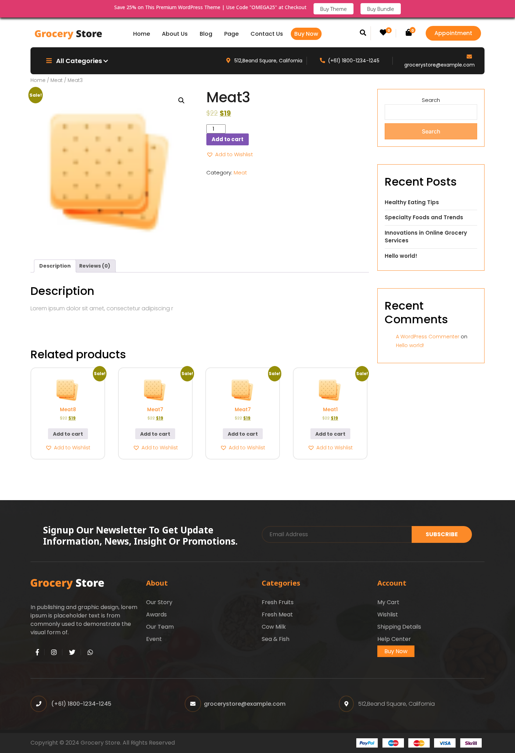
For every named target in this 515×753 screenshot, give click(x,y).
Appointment (453, 33)
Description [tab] (55, 265)
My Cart (388, 602)
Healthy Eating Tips (412, 202)
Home (141, 34)
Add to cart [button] (68, 433)
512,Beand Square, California (267, 60)
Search (431, 100)
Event (154, 639)
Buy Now (306, 34)
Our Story (159, 602)
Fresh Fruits (278, 602)
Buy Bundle (380, 8)
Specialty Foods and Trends (424, 217)
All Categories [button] (79, 60)
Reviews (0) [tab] (94, 265)
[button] (181, 100)
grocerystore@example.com (439, 64)
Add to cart (227, 139)
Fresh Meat (277, 614)
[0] (383, 33)
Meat (56, 80)
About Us (175, 34)
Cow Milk (274, 627)
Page (231, 34)
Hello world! (401, 256)
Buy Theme (333, 8)
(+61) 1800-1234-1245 (353, 60)
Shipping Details (399, 627)
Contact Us (266, 34)
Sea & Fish (275, 639)
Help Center (394, 639)
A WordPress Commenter (427, 336)
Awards (156, 614)
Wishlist (387, 614)
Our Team (160, 627)
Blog (206, 34)
